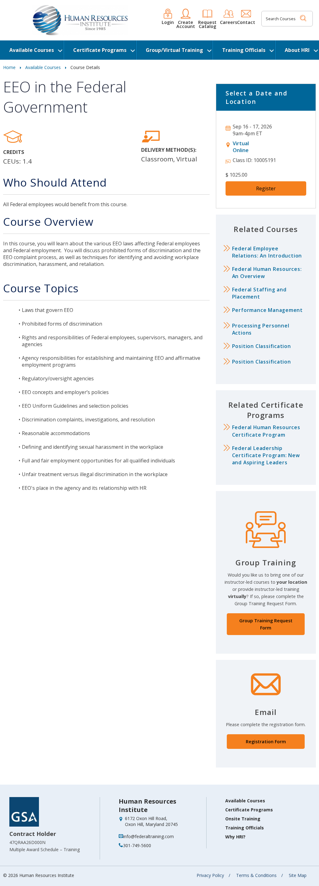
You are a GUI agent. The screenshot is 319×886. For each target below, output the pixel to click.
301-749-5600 (137, 845)
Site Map (298, 875)
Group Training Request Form (266, 624)
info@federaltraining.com (148, 836)
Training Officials (243, 50)
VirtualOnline (241, 147)
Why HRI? (235, 837)
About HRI (297, 50)
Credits (13, 151)
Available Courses (31, 50)
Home (9, 67)
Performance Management (267, 310)
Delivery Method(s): (168, 149)
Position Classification (261, 346)
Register (266, 188)
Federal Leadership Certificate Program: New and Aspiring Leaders (266, 455)
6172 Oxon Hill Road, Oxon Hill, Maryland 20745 (151, 821)
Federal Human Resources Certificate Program (266, 431)
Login (168, 22)
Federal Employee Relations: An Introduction (267, 252)
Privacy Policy (210, 875)
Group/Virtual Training (174, 50)
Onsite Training (242, 819)
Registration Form (266, 742)
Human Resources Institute (147, 805)
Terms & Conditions (256, 875)
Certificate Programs (99, 50)
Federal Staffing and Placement (259, 293)
